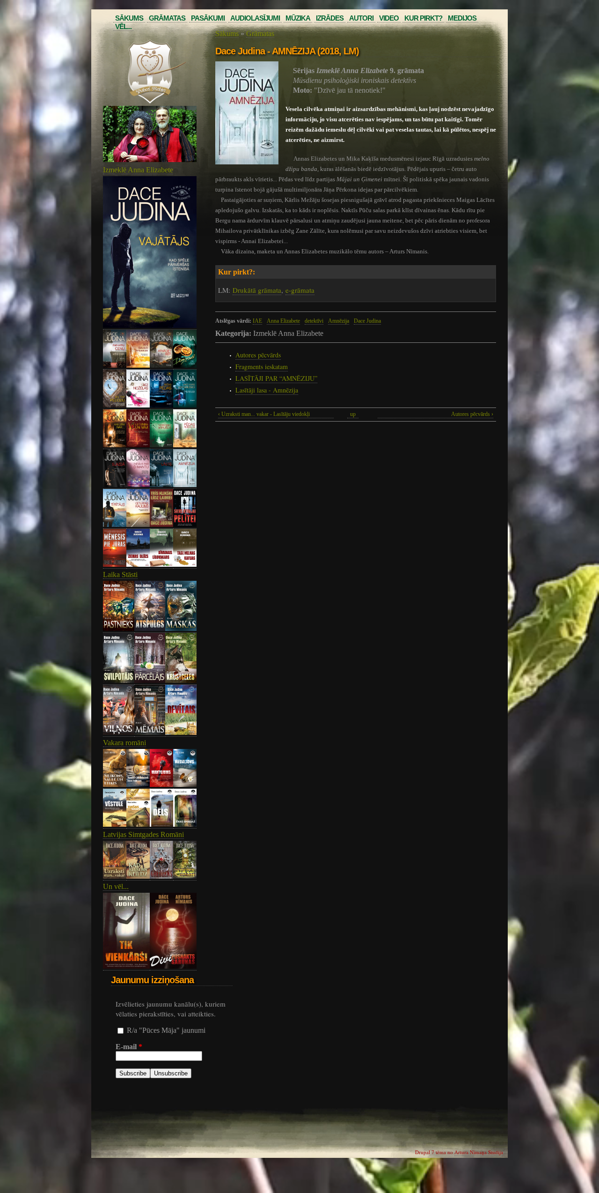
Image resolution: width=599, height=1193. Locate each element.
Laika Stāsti (120, 574)
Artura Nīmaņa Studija (478, 1152)
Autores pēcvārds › (472, 414)
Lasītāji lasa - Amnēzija (266, 389)
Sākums (129, 18)
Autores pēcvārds (258, 354)
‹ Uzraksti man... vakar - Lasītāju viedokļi (264, 414)
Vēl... (123, 26)
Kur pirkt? (423, 18)
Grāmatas (167, 18)
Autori (361, 18)
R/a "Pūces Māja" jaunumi (166, 1030)
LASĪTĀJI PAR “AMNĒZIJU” (276, 378)
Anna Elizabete (283, 321)
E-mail (129, 1047)
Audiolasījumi (255, 18)
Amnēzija (338, 321)
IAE (257, 321)
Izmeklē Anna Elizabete (138, 170)
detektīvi (314, 321)
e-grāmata (299, 290)
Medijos (462, 18)
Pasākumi (208, 18)
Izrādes (329, 18)
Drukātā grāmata (257, 290)
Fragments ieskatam (261, 366)
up (353, 414)
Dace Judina (367, 321)
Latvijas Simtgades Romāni (143, 834)
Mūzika (297, 18)
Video (389, 18)
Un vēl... (116, 886)
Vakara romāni (124, 743)
